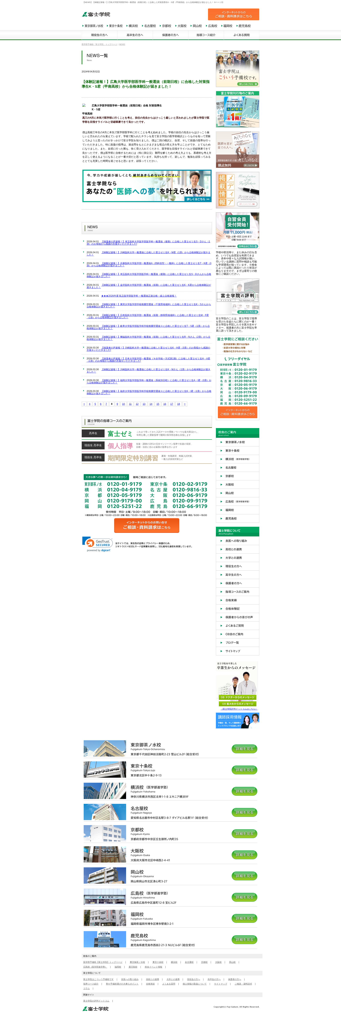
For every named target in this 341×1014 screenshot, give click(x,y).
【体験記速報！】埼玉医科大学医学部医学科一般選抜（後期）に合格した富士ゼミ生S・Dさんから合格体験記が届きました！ (149, 275)
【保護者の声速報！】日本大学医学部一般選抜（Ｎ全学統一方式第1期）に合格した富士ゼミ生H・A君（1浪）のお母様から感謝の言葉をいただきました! (148, 359)
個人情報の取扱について (195, 984)
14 (151, 404)
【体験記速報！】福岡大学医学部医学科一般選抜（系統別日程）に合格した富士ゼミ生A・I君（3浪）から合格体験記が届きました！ (149, 381)
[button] (97, 544)
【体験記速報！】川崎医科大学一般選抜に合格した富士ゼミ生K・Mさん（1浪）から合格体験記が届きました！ (148, 370)
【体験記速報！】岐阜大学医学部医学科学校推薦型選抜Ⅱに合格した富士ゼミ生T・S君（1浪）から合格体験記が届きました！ (148, 327)
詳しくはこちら (147, 434)
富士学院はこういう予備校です (98, 979)
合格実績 (150, 984)
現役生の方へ (193, 979)
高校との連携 (152, 979)
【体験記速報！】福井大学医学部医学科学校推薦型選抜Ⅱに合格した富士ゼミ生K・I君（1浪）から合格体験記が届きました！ (149, 392)
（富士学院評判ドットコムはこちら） (239, 709)
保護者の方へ (234, 979)
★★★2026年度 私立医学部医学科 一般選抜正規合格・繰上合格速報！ (139, 295)
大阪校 (218, 962)
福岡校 (118, 967)
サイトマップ (220, 984)
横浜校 (174, 962)
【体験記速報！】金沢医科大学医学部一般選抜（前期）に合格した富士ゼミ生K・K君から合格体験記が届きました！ (149, 286)
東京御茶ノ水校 (137, 962)
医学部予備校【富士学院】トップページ (102, 962)
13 (144, 404)
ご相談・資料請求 (243, 984)
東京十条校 (158, 962)
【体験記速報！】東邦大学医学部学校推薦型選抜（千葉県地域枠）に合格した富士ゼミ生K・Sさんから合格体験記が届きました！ (149, 305)
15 (157, 404)
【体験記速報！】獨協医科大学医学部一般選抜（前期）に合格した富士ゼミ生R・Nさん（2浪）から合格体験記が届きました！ (148, 338)
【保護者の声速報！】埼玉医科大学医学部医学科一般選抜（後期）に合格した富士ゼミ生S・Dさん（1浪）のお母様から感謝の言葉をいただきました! (148, 242)
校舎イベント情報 (153, 967)
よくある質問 (168, 984)
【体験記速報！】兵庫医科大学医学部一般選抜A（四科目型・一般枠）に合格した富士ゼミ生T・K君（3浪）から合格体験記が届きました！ (149, 264)
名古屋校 (189, 962)
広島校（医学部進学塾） (95, 967)
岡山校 (232, 962)
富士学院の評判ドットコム (96, 1001)
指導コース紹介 (90, 984)
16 (164, 404)
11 (130, 404)
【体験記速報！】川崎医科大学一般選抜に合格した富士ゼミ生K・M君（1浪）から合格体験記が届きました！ (148, 253)
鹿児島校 (133, 967)
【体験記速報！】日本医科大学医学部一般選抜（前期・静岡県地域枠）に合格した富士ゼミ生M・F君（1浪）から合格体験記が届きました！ (148, 316)
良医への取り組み (130, 979)
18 (178, 404)
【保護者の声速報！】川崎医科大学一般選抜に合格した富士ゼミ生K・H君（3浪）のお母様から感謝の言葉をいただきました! (148, 348)
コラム (86, 988)
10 (123, 404)
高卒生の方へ (214, 979)
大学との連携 (173, 979)
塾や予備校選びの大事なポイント (122, 984)
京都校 (204, 962)
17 (171, 404)
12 (137, 404)
